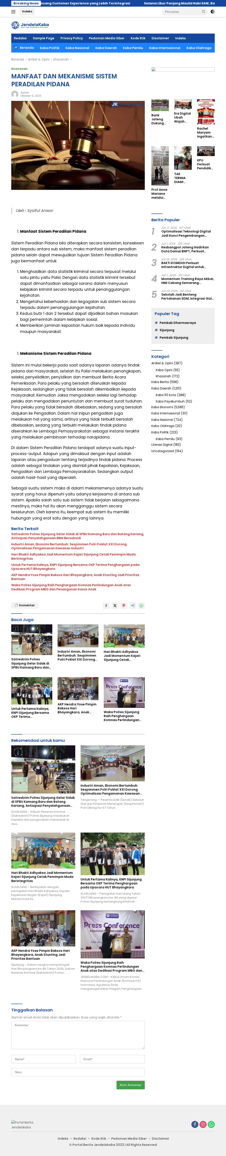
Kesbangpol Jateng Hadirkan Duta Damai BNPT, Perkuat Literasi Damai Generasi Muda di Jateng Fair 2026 (187, 249)
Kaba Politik (49, 48)
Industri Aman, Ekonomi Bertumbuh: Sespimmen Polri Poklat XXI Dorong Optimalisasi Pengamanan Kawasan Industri (69, 546)
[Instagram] (203, 1125)
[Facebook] (194, 1125)
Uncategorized (162, 451)
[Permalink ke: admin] (14, 94)
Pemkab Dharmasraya (178, 323)
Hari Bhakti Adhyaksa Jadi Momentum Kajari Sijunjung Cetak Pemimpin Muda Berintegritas (73, 556)
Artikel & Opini (162, 363)
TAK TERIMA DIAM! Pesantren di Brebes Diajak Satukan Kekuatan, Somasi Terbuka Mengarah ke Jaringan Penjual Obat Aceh (183, 178)
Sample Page (43, 38)
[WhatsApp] (211, 1125)
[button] (203, 11)
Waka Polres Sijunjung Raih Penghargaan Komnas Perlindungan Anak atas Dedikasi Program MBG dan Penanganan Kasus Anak (71, 587)
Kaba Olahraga (198, 48)
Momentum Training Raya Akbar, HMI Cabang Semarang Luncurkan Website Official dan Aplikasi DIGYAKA (187, 281)
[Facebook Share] (106, 605)
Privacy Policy (71, 38)
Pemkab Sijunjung (174, 337)
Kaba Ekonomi (162, 407)
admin (25, 92)
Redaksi (20, 38)
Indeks (27, 11)
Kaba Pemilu (133, 48)
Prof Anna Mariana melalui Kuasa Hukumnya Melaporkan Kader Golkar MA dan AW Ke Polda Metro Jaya (159, 194)
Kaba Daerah (106, 48)
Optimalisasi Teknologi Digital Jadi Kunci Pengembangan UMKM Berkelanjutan (186, 233)
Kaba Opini (164, 370)
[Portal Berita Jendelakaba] (30, 25)
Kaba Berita (160, 382)
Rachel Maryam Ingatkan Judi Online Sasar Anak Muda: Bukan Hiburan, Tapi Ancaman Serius (205, 133)
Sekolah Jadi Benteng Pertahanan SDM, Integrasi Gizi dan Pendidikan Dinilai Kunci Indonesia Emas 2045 (186, 296)
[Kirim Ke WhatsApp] (141, 605)
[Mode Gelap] (212, 11)
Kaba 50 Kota (166, 395)
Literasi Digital (161, 444)
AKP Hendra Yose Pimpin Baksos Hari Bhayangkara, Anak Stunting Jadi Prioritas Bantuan (75, 577)
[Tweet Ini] (115, 605)
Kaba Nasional (77, 48)
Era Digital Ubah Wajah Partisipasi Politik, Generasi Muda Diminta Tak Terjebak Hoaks (182, 117)
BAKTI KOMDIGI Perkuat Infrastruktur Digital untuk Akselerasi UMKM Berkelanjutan (186, 265)
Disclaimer (160, 38)
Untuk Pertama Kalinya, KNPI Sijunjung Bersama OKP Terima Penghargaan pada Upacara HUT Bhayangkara (75, 567)
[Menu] (14, 11)
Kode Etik (138, 38)
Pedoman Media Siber (106, 38)
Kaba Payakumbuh (170, 401)
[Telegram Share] (132, 605)
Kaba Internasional (164, 48)
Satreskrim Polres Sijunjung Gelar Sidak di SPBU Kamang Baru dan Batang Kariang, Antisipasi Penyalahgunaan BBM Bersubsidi (77, 536)
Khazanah (19, 69)
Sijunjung (167, 330)
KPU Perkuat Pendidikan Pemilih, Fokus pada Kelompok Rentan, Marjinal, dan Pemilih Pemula (205, 164)
